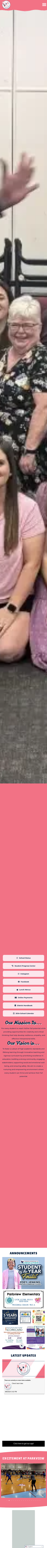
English (30, 1546)
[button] (1, 1479)
